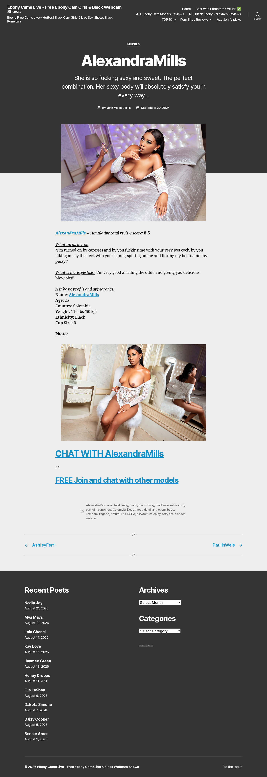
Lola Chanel (35, 632)
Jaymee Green (38, 661)
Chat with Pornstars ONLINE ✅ (218, 9)
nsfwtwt (142, 514)
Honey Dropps (37, 675)
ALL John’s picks (229, 19)
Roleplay (154, 514)
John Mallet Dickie (118, 108)
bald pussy (121, 505)
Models (133, 44)
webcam (91, 518)
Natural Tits (118, 514)
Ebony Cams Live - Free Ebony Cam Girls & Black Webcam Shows (64, 9)
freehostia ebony (142, 645)
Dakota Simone (38, 704)
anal (110, 505)
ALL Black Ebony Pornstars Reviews (215, 14)
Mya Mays (34, 617)
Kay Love (33, 646)
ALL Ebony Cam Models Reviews (160, 14)
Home (186, 9)
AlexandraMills (70, 233)
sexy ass (167, 514)
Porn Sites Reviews (194, 19)
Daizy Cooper (37, 719)
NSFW (131, 514)
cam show (104, 509)
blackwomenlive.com (170, 505)
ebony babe (166, 509)
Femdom (92, 514)
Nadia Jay (34, 603)
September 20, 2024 (155, 108)
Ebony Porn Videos (149, 645)
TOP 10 (167, 19)
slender (180, 514)
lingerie (104, 514)
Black (133, 505)
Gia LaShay (35, 690)
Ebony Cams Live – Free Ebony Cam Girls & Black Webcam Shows (88, 767)
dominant (150, 509)
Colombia (119, 509)
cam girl (91, 509)
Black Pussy (146, 505)
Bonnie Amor (36, 733)
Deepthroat (134, 509)
